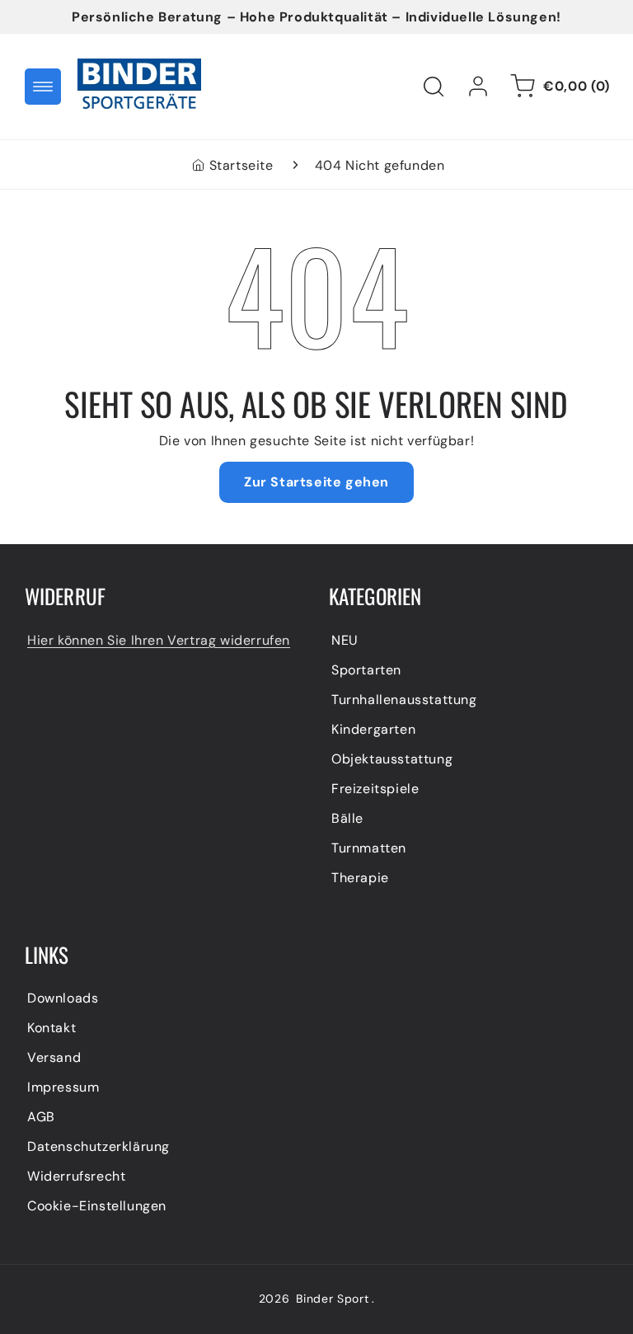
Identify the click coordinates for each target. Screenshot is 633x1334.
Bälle (347, 818)
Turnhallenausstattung (404, 699)
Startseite (241, 165)
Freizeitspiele (375, 788)
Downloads (62, 998)
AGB (41, 1116)
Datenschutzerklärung (98, 1146)
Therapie (360, 877)
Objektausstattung (391, 759)
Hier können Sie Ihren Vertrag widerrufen (158, 640)
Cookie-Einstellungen (96, 1205)
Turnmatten (368, 848)
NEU (345, 640)
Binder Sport (332, 1298)
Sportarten (366, 670)
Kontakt (51, 1027)
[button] (43, 86)
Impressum (63, 1087)
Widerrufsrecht (76, 1176)
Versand (54, 1057)
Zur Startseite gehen (316, 482)
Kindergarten (373, 729)
